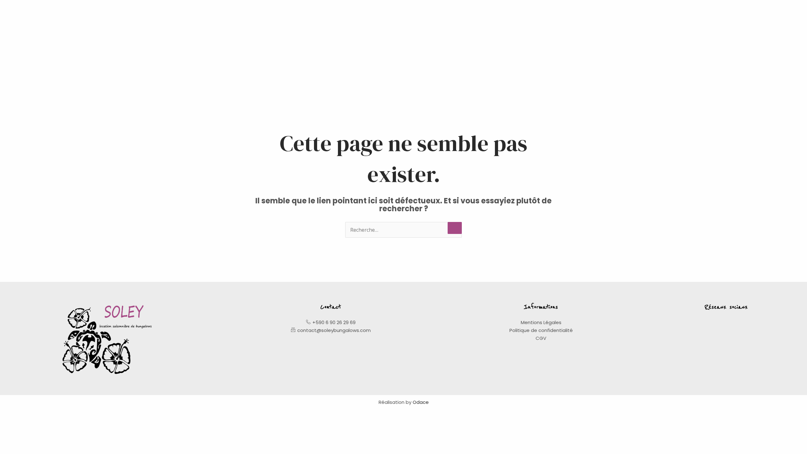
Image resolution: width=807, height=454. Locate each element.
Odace (421, 402)
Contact (330, 306)
